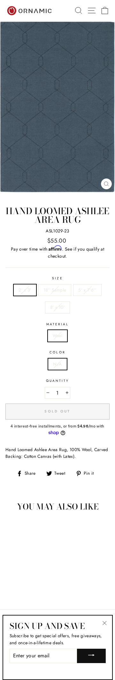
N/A (57, 364)
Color (57, 352)
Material (57, 324)
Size (57, 278)
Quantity (57, 380)
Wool (57, 335)
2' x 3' (25, 290)
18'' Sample (54, 290)
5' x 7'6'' (87, 290)
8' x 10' (57, 307)
